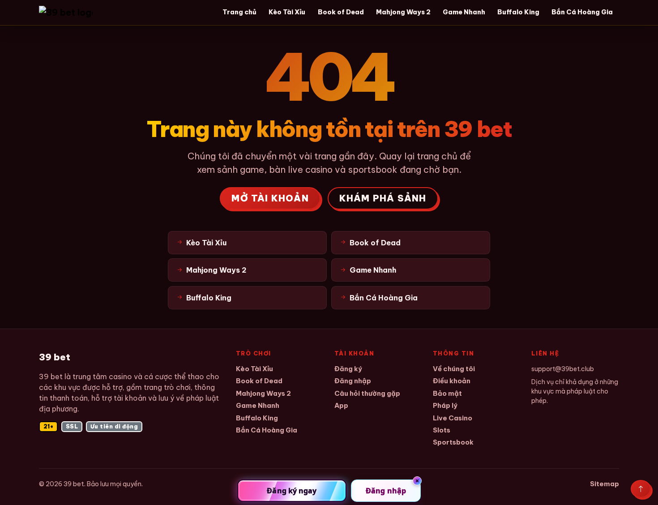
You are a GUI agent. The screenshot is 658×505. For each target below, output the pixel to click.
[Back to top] (641, 489)
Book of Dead (341, 12)
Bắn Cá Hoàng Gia (582, 12)
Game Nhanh (464, 12)
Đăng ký (348, 368)
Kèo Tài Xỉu (287, 12)
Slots (441, 430)
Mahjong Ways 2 (403, 12)
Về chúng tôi (454, 368)
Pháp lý (445, 405)
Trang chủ (239, 12)
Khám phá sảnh (383, 198)
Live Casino (452, 418)
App (341, 405)
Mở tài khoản (269, 198)
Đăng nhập (352, 381)
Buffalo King (518, 12)
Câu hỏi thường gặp (367, 393)
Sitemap (604, 483)
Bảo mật (447, 393)
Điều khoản (451, 381)
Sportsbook (453, 442)
